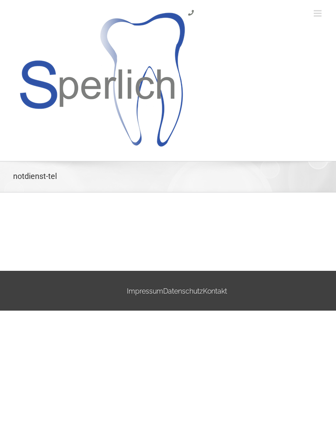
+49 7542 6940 (206, 27)
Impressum (145, 291)
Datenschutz (183, 291)
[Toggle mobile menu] (318, 13)
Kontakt (215, 291)
